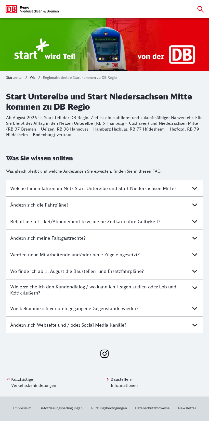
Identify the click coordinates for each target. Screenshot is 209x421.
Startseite (14, 77)
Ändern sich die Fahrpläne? (39, 205)
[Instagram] (104, 354)
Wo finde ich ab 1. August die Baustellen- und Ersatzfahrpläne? (77, 271)
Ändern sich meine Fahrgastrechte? (48, 238)
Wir (33, 77)
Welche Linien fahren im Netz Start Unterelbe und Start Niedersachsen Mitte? (93, 188)
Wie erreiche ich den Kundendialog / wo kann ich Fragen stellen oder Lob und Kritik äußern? (93, 290)
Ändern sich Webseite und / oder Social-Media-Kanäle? (68, 325)
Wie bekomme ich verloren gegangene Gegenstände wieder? (74, 308)
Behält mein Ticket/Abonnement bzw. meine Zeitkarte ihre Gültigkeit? (85, 221)
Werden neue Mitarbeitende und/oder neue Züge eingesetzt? (75, 254)
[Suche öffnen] (201, 9)
